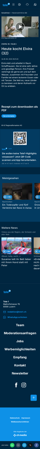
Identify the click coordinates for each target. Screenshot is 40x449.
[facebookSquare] (16, 385)
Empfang (20, 357)
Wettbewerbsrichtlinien (20, 422)
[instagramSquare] (24, 385)
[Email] (24, 445)
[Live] (19, 4)
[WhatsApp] (12, 445)
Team (20, 325)
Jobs (20, 341)
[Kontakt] (35, 4)
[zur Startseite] (6, 4)
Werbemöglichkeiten (20, 349)
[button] (18, 445)
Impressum (25, 418)
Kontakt (20, 365)
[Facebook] (36, 445)
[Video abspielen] (20, 26)
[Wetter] (27, 4)
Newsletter (20, 373)
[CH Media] (20, 435)
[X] (30, 445)
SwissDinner (5, 13)
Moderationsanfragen (20, 333)
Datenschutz (15, 418)
